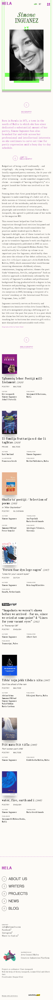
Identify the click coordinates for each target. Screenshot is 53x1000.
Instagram (7, 933)
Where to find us (10, 936)
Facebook (6, 930)
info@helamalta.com (11, 927)
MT (40, 4)
